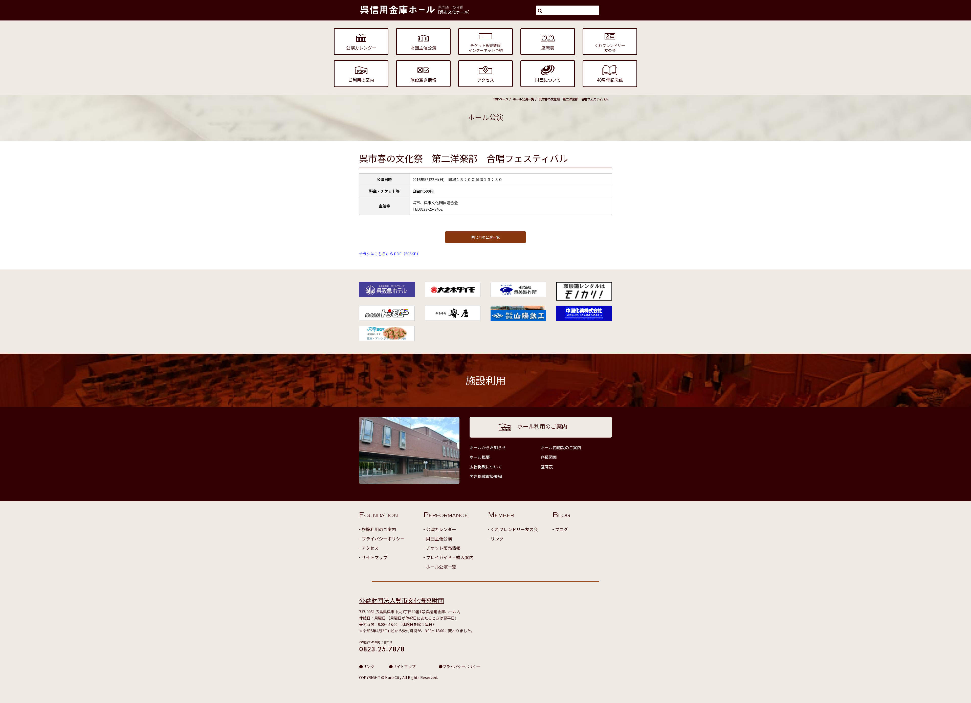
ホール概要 (480, 457)
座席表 (547, 467)
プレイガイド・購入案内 (449, 557)
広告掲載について (486, 467)
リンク (497, 538)
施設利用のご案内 (379, 529)
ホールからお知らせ (488, 447)
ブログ (561, 529)
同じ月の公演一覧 (485, 237)
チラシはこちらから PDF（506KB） (389, 253)
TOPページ (500, 99)
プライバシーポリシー (383, 538)
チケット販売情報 (443, 548)
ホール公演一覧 (523, 99)
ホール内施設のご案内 (561, 447)
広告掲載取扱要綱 (486, 476)
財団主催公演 (439, 538)
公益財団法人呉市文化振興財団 (401, 600)
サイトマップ (374, 557)
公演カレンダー (441, 529)
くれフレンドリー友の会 (514, 529)
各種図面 (549, 457)
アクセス (370, 548)
